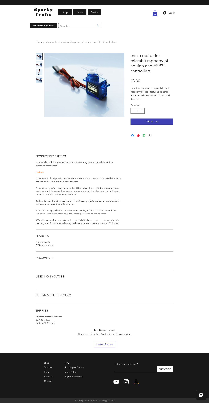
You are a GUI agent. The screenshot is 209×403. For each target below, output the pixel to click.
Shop (46, 362)
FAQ (67, 362)
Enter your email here (125, 364)
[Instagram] (126, 381)
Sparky (43, 10)
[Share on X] (150, 135)
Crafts (44, 15)
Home (39, 41)
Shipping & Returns (74, 367)
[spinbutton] (137, 110)
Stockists (48, 367)
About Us (48, 376)
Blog (46, 371)
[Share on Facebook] (132, 135)
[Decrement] (133, 110)
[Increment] (142, 110)
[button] (43, 25)
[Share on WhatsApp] (144, 135)
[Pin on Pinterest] (138, 135)
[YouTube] (116, 381)
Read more (136, 99)
